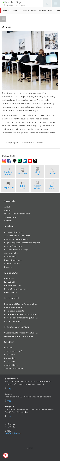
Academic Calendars (13, 369)
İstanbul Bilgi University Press (17, 214)
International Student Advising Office (20, 304)
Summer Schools (12, 264)
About (7, 207)
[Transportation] (8, 185)
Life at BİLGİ (9, 282)
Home (4, 11)
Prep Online (9, 358)
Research (8, 267)
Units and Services (12, 285)
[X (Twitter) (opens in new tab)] (15, 161)
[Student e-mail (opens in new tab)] (8, 171)
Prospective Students (14, 311)
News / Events (10, 292)
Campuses (9, 278)
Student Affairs (10, 257)
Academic (14, 11)
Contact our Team (12, 321)
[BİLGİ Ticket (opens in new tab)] (22, 185)
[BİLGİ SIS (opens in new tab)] (22, 171)
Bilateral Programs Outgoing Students (21, 314)
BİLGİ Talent (9, 362)
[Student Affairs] (37, 185)
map (8, 388)
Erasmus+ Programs (13, 307)
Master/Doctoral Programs (16, 239)
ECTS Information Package (16, 250)
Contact (8, 221)
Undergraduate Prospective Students (21, 333)
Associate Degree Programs (17, 236)
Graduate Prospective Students (18, 336)
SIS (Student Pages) (13, 351)
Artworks (8, 210)
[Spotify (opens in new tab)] (20, 161)
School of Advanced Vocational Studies (37, 11)
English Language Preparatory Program (22, 243)
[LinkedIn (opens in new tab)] (25, 161)
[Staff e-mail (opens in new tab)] (52, 185)
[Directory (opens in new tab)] (52, 171)
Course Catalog (11, 253)
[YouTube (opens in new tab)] (30, 161)
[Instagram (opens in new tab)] (4, 161)
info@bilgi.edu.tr (13, 433)
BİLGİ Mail (8, 348)
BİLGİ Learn (9, 355)
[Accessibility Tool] (5, 455)
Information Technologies (15, 289)
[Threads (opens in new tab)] (35, 161)
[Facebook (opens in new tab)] (9, 161)
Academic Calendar (13, 246)
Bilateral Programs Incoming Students (21, 318)
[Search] (47, 3)
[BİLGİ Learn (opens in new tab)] (37, 171)
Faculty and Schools (13, 232)
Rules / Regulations (12, 260)
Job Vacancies (10, 217)
